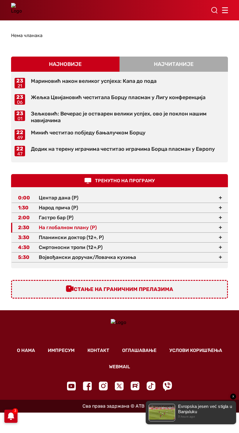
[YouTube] (71, 386)
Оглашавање (139, 350)
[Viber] (167, 386)
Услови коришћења (195, 350)
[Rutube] (135, 385)
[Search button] (214, 10)
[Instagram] (103, 385)
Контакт (98, 350)
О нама (26, 350)
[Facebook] (87, 385)
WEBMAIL (119, 366)
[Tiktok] (151, 385)
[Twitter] (119, 385)
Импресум (61, 350)
